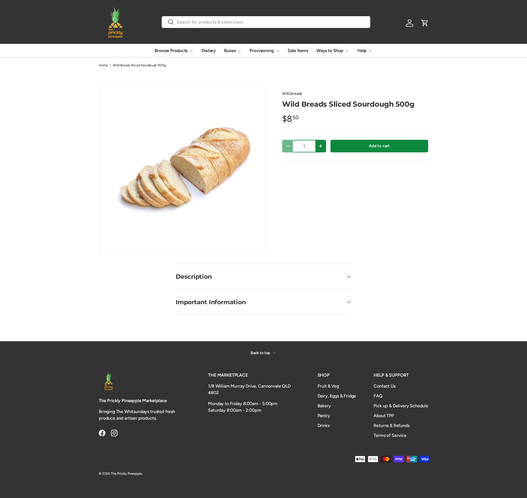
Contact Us (384, 386)
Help (362, 50)
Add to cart (379, 145)
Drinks (324, 425)
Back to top (261, 353)
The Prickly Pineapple (126, 474)
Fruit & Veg (328, 386)
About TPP (384, 415)
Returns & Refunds (391, 425)
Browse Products (171, 50)
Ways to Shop (329, 50)
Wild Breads (292, 93)
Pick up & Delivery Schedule (401, 405)
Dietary (208, 50)
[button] (425, 23)
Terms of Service (390, 435)
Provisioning (262, 50)
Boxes (230, 50)
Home (103, 65)
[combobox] (266, 22)
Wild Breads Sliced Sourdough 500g (139, 65)
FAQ (378, 396)
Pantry (324, 415)
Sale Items (298, 50)
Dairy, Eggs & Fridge (337, 396)
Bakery (324, 405)
